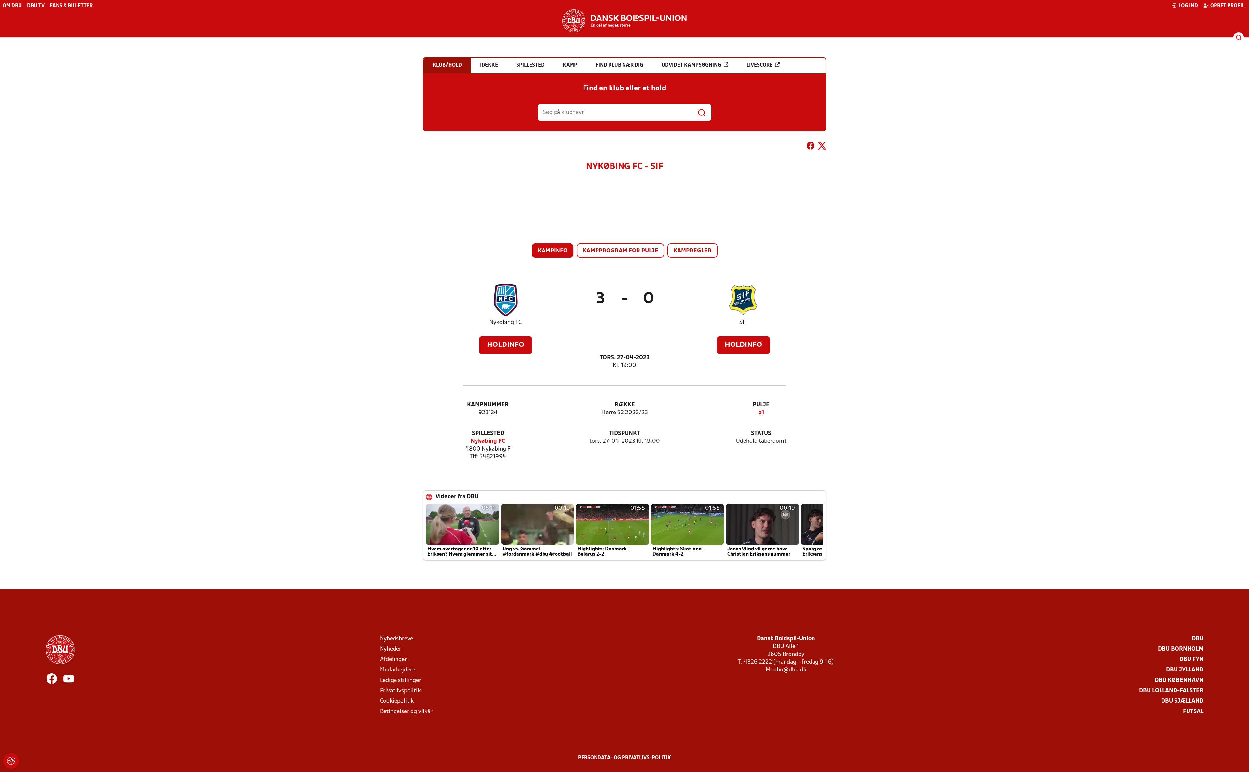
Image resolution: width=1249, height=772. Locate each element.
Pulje (761, 405)
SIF (743, 322)
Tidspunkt (624, 433)
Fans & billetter (71, 6)
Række (624, 405)
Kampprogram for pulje (620, 251)
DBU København (1179, 680)
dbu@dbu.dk (789, 670)
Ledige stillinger (400, 680)
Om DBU (12, 6)
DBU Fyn (1191, 659)
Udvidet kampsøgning (691, 65)
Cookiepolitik (397, 701)
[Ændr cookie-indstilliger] (11, 761)
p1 (761, 412)
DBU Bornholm (1180, 649)
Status (761, 433)
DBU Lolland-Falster (1171, 691)
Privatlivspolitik (400, 691)
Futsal (1193, 711)
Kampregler (692, 251)
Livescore (759, 65)
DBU (1197, 639)
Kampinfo (553, 251)
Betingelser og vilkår (406, 711)
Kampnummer (488, 405)
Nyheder (390, 649)
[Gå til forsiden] (624, 20)
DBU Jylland (1184, 670)
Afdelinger (393, 659)
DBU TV (36, 6)
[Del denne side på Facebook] (810, 147)
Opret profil (1227, 6)
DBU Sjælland (1182, 701)
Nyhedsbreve (396, 639)
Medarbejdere (397, 670)
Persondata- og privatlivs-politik (624, 758)
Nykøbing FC (506, 322)
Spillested (488, 433)
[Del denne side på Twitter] (822, 147)
